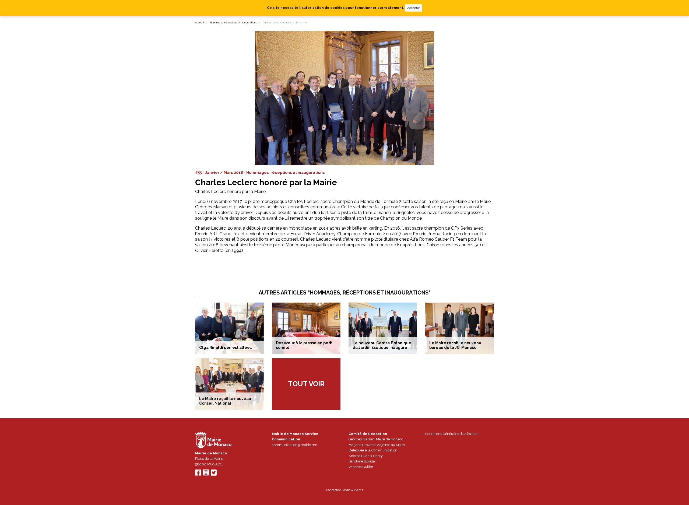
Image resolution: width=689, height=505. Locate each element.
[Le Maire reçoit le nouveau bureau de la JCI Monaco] (459, 328)
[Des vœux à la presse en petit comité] (306, 328)
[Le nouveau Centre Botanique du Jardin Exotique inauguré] (383, 328)
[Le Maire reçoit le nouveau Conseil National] (229, 384)
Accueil (199, 22)
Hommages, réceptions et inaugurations (233, 22)
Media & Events (352, 490)
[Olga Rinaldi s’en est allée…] (229, 328)
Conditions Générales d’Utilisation (452, 434)
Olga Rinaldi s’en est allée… (225, 347)
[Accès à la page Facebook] (198, 474)
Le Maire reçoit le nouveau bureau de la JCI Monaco (455, 345)
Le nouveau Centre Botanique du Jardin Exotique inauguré (382, 345)
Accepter (413, 8)
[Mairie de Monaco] (213, 441)
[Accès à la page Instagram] (206, 474)
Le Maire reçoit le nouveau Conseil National (225, 401)
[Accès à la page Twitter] (214, 474)
